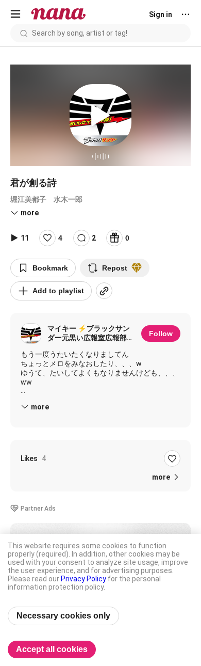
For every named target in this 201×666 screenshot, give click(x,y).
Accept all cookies (52, 649)
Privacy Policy (83, 579)
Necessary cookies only (63, 615)
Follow (161, 333)
